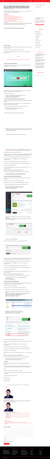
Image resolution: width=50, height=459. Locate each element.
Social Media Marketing (38, 45)
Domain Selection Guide (24, 452)
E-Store (31, 452)
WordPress (11, 421)
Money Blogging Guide (24, 454)
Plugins (9, 421)
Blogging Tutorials (37, 31)
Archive (31, 451)
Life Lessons (37, 39)
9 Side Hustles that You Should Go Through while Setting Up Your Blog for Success (40, 67)
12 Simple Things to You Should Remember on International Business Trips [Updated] (40, 64)
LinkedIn (40, 454)
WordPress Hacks (7, 420)
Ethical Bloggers (37, 21)
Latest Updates (37, 37)
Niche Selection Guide (24, 451)
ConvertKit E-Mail (14, 453)
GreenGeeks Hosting (14, 451)
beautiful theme (20, 11)
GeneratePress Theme (15, 452)
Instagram (40, 452)
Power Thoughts (37, 42)
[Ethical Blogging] (5, 1)
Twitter (40, 451)
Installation (6, 421)
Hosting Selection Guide (24, 453)
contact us (29, 167)
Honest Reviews (37, 36)
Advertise (31, 450)
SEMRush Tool (14, 454)
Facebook (40, 450)
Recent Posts (7, 387)
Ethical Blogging (5, 450)
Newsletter (31, 453)
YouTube (40, 453)
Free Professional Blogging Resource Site (6, 451)
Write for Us (21, 384)
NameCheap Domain (15, 450)
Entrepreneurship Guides (38, 34)
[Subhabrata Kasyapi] (8, 411)
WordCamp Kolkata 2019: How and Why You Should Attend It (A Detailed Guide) (40, 55)
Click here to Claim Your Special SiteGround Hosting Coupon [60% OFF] (18, 59)
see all (16, 412)
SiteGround (21, 51)
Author (7, 386)
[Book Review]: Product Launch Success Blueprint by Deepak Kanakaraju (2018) (17, 416)
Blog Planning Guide (24, 450)
